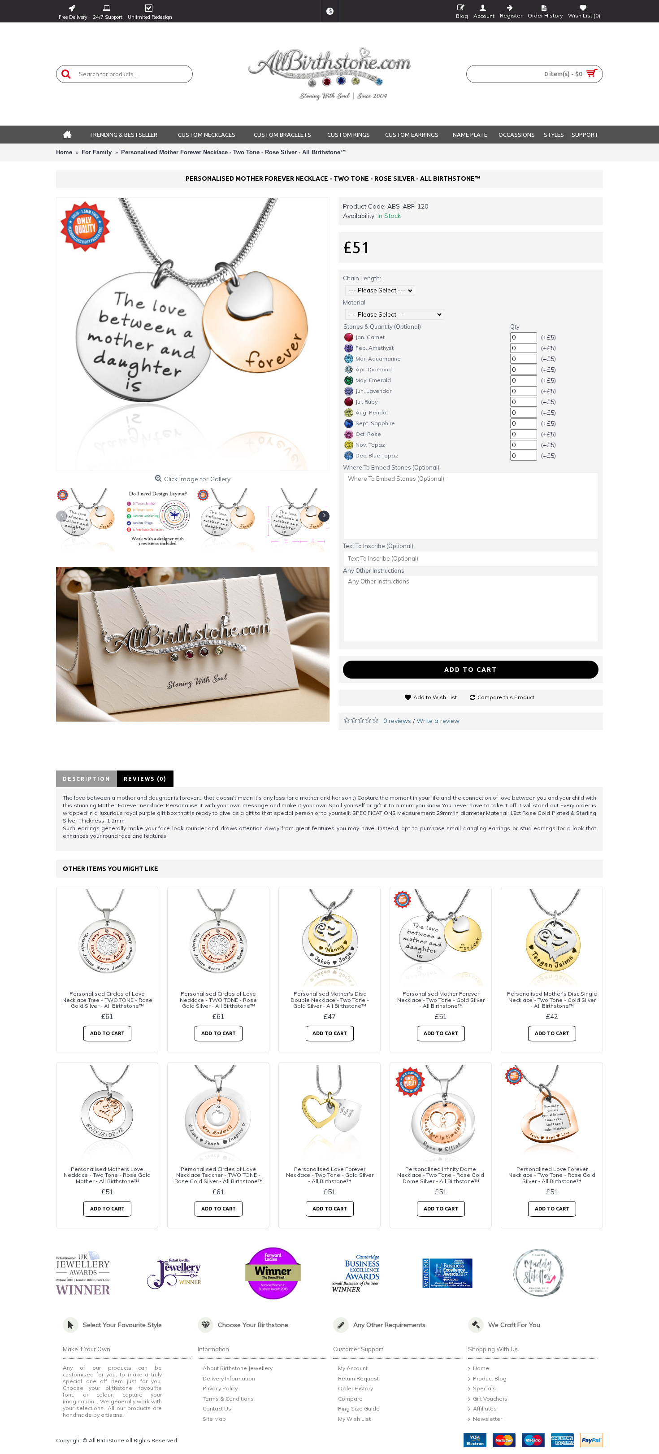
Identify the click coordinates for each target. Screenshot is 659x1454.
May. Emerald (373, 380)
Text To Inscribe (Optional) (378, 545)
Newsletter (487, 1418)
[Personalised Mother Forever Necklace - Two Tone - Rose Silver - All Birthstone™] (193, 334)
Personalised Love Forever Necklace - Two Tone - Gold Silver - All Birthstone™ (329, 1175)
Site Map (214, 1418)
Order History (355, 1388)
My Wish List (354, 1418)
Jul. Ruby (366, 401)
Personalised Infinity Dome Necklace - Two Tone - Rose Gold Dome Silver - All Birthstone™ (440, 1175)
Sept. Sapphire (375, 423)
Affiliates (485, 1409)
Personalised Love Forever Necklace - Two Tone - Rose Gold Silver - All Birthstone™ (551, 1175)
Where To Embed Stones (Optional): (392, 467)
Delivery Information (229, 1378)
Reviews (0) (145, 779)
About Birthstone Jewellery (238, 1368)
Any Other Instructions (373, 570)
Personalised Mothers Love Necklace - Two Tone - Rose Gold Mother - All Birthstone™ (107, 1175)
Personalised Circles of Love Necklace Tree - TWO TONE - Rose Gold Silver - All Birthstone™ (107, 999)
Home (481, 1368)
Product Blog (490, 1378)
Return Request (358, 1378)
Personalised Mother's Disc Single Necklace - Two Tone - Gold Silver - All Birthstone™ (552, 999)
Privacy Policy (220, 1388)
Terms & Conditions (228, 1398)
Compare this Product (505, 697)
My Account (353, 1368)
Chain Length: (362, 278)
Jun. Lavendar (373, 390)
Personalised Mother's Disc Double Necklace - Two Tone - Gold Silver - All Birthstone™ (329, 999)
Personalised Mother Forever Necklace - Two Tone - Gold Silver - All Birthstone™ (441, 999)
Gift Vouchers (490, 1398)
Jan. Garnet (370, 337)
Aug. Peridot (372, 412)
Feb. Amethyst (375, 347)
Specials (484, 1388)
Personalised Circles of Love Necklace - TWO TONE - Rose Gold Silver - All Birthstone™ (218, 999)
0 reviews (397, 721)
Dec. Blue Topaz (377, 455)
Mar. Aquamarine (378, 358)
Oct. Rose (368, 434)
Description (86, 779)
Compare (350, 1398)
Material (354, 302)
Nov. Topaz (370, 444)
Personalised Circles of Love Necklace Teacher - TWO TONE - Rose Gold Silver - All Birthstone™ (218, 1175)
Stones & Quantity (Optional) (382, 326)
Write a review (438, 721)
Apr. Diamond (374, 369)
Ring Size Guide (359, 1409)
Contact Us (217, 1409)
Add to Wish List (435, 697)
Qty (515, 326)
